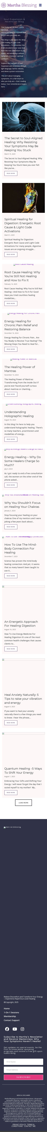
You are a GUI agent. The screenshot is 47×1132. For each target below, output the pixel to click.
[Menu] (40, 5)
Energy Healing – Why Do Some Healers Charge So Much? (22, 461)
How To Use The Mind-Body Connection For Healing (20, 548)
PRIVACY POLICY (19, 1124)
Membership (10, 1016)
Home (7, 1008)
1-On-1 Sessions (11, 1012)
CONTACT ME (30, 1126)
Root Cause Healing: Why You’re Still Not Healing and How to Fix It (22, 276)
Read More (12, 173)
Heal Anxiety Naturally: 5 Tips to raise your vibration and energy (23, 699)
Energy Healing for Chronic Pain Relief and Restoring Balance (20, 325)
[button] (7, 1029)
